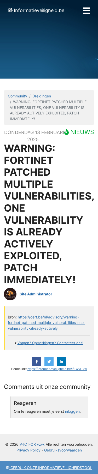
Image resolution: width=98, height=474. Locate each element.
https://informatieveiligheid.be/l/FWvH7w (57, 369)
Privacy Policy (28, 450)
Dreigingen (41, 96)
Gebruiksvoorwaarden (63, 450)
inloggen (72, 411)
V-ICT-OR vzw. (32, 444)
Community (17, 96)
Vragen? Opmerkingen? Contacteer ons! (50, 343)
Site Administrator (36, 294)
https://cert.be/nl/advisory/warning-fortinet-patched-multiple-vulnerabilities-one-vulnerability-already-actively (46, 322)
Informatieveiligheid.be (39, 10)
